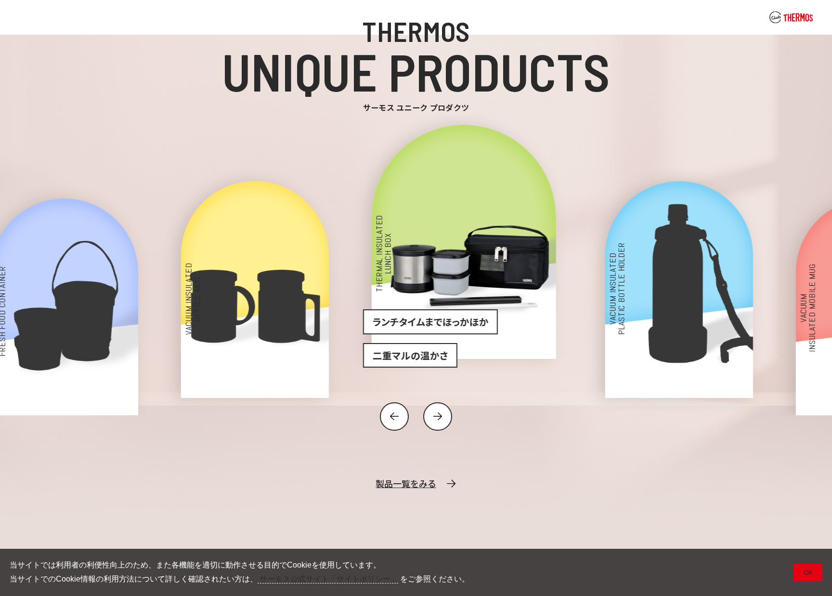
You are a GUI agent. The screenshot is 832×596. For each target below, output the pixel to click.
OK (808, 572)
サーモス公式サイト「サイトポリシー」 (328, 579)
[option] (225, 261)
